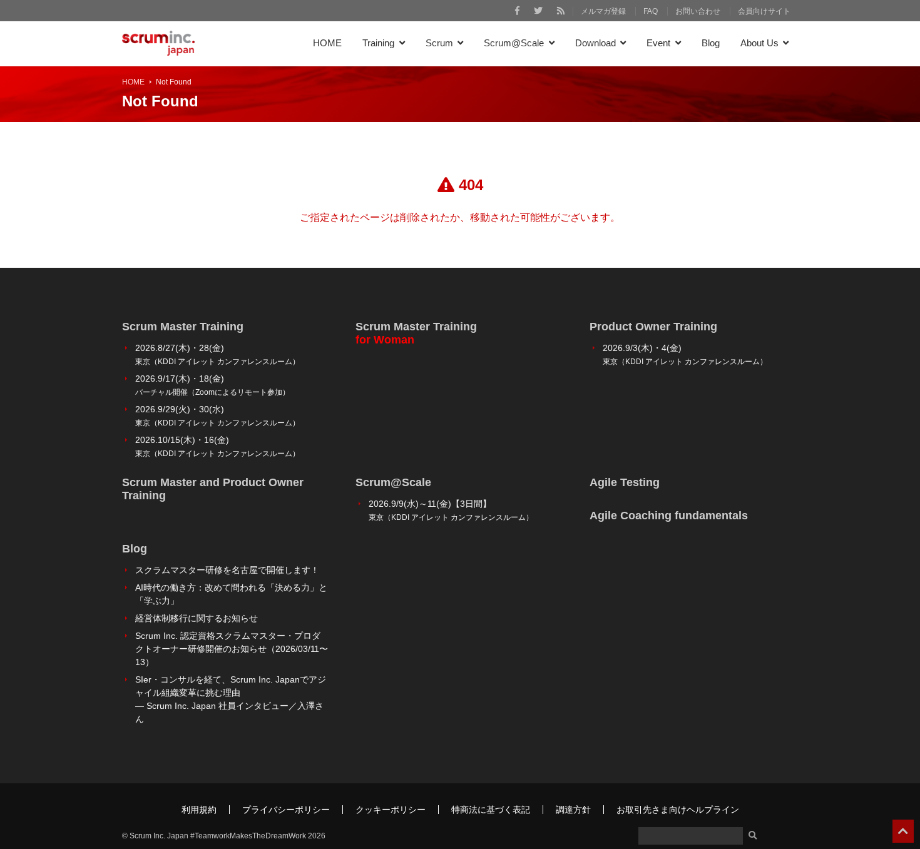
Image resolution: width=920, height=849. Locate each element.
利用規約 (199, 810)
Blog (711, 43)
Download (595, 43)
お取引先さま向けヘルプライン (677, 810)
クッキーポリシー (390, 810)
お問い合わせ (697, 11)
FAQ (650, 11)
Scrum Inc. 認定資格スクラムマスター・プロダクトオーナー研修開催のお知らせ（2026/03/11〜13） (231, 649)
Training (378, 43)
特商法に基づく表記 (490, 810)
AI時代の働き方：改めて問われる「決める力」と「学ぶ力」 (231, 594)
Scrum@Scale (514, 43)
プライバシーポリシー (286, 810)
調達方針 (573, 810)
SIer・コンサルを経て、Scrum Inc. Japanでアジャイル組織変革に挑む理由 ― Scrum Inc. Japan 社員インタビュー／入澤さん (230, 699)
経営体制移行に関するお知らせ (196, 618)
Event (658, 43)
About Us (759, 43)
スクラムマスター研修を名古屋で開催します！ (227, 570)
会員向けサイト (764, 11)
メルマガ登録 (603, 11)
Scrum (439, 43)
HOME (327, 43)
